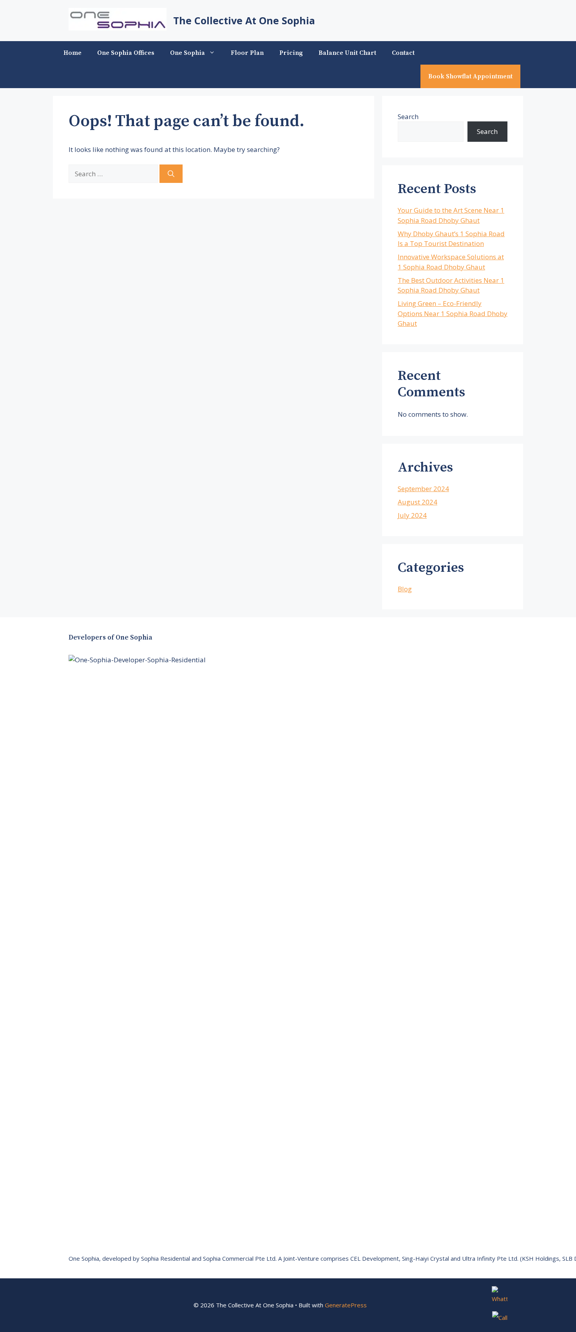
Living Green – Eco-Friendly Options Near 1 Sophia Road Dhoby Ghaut (452, 313)
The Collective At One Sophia (244, 20)
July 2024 (412, 515)
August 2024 (417, 501)
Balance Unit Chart (347, 53)
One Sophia (187, 53)
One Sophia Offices (125, 53)
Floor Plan (247, 53)
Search (408, 116)
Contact (403, 53)
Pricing (291, 53)
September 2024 (423, 488)
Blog (405, 588)
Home (72, 53)
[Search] (171, 173)
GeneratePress (346, 1305)
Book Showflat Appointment (470, 76)
